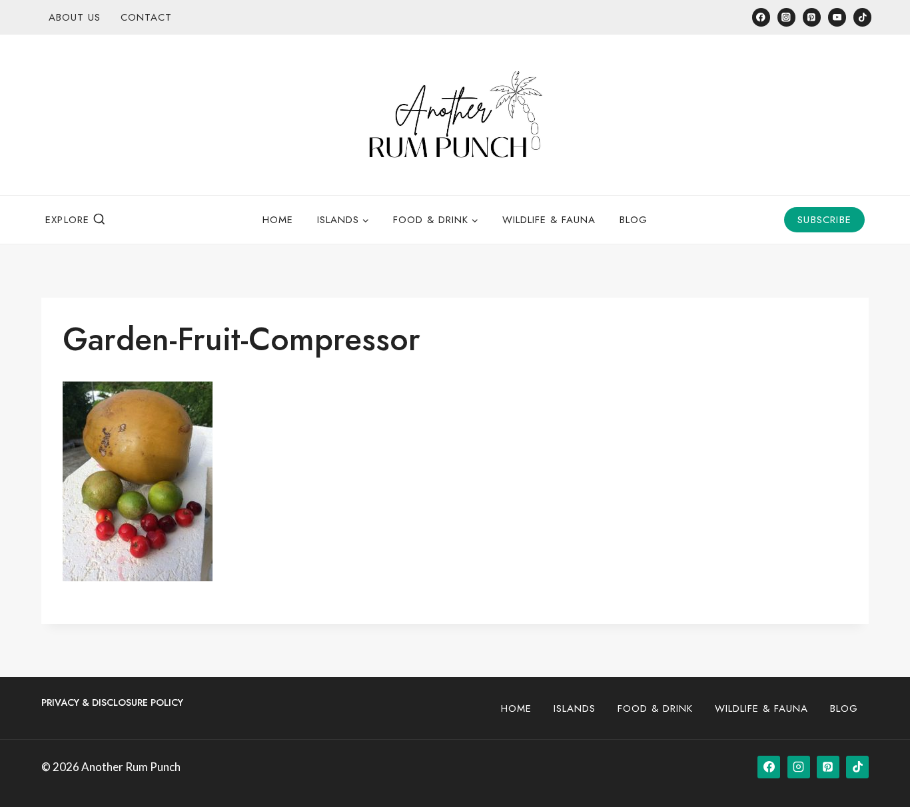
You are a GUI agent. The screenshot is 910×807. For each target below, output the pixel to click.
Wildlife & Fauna (549, 219)
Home (277, 219)
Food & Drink (655, 708)
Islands (575, 708)
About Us (75, 17)
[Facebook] (761, 17)
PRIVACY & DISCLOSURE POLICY (112, 702)
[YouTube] (837, 17)
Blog (634, 219)
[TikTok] (862, 17)
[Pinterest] (812, 17)
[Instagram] (786, 17)
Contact (146, 17)
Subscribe (824, 219)
